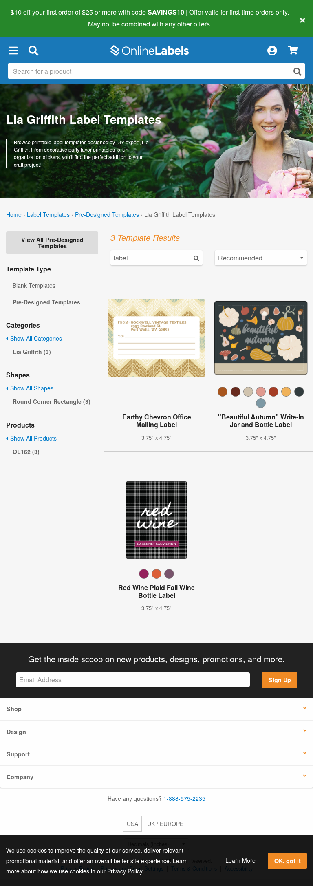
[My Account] (272, 50)
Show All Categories (35, 338)
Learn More (240, 860)
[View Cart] (293, 51)
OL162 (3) (26, 451)
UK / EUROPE (165, 824)
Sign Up (280, 680)
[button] (13, 50)
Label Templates (48, 214)
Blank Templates (34, 285)
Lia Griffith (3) (32, 352)
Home (14, 214)
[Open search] (297, 71)
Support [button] (18, 754)
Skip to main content (29, 18)
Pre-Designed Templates (107, 214)
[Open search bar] (33, 50)
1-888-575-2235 (184, 798)
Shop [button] (14, 709)
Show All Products (33, 438)
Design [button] (16, 731)
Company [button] (20, 777)
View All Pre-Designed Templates (52, 242)
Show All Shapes (31, 388)
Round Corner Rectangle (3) (51, 401)
